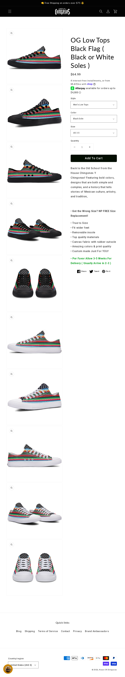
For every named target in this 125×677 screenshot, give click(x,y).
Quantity (75, 141)
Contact (65, 631)
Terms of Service (48, 631)
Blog (18, 631)
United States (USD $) (21, 665)
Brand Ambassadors (97, 631)
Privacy (77, 631)
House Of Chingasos (108, 670)
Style (73, 98)
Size (73, 126)
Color (73, 112)
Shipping (30, 631)
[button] (9, 11)
